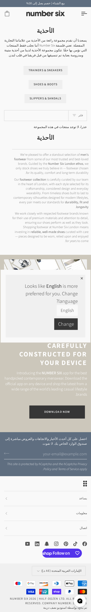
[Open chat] (80, 601)
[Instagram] (56, 544)
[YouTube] (27, 544)
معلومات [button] (81, 513)
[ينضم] (8, 454)
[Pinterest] (66, 544)
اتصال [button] (83, 528)
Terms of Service (68, 469)
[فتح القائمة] (79, 13)
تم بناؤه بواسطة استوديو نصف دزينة (65, 608)
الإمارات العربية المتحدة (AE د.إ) (61, 571)
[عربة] (11, 13)
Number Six (19, 599)
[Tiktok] (75, 544)
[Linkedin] (37, 544)
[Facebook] (84, 544)
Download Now (57, 412)
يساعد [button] (83, 498)
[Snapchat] (46, 544)
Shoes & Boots (45, 84)
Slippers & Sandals (45, 98)
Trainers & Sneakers (46, 70)
